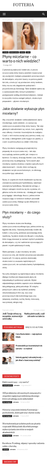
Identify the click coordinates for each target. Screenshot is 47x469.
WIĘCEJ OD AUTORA (34, 327)
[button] (43, 14)
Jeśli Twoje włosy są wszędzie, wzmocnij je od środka (12, 316)
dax (26, 293)
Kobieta (22, 52)
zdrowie (17, 385)
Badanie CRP (10, 462)
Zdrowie (5, 449)
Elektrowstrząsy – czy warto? (15, 382)
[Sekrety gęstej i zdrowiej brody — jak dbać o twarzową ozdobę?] (8, 360)
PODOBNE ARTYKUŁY (13, 327)
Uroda (28, 52)
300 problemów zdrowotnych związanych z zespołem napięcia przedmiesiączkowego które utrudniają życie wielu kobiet (21, 396)
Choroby (5, 52)
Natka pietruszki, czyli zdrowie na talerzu (34, 314)
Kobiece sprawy (14, 52)
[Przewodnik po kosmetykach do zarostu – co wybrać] (8, 348)
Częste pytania (7, 385)
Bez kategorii (7, 402)
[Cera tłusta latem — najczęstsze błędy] (8, 336)
